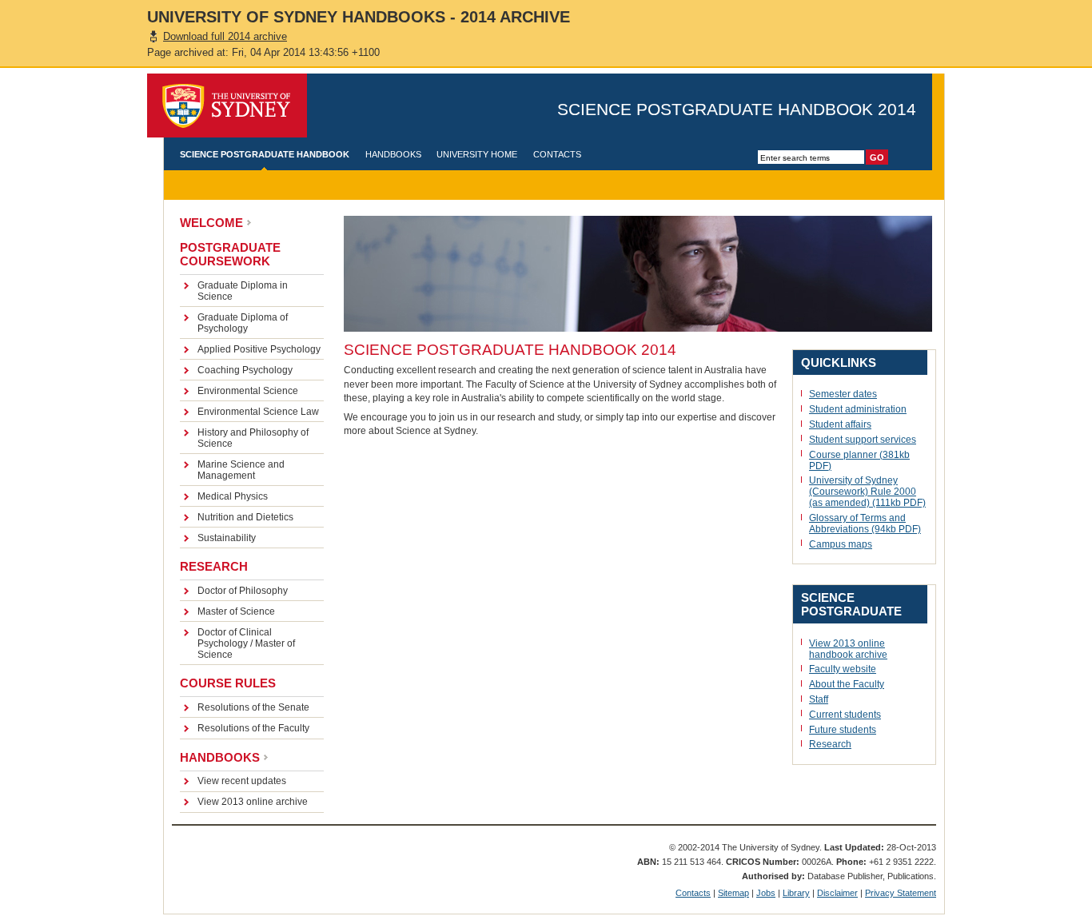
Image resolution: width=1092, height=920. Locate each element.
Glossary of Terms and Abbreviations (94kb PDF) (865, 523)
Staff (818, 699)
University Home (476, 154)
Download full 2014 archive (225, 36)
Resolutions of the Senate (253, 707)
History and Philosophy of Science (253, 438)
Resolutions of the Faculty (253, 728)
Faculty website (842, 669)
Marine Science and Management (241, 470)
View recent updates (241, 781)
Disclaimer (837, 893)
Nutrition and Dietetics (245, 517)
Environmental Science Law (258, 411)
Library (796, 893)
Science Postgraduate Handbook (264, 154)
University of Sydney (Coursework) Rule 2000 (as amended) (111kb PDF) (867, 491)
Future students (842, 729)
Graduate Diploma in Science (242, 291)
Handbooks (393, 154)
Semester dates (843, 394)
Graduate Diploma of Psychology (242, 323)
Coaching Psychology (245, 370)
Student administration (858, 409)
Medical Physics (232, 496)
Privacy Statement (900, 893)
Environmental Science (247, 390)
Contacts (557, 154)
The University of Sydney (227, 105)
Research (830, 744)
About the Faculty (846, 684)
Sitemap (733, 893)
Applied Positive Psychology (259, 349)
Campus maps (840, 544)
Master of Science (236, 611)
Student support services (862, 439)
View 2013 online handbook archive (848, 649)
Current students (845, 714)
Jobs (765, 893)
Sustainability (226, 538)
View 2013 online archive (252, 801)
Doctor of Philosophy (242, 590)
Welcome (211, 222)
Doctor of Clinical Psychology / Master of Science (246, 643)
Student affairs (840, 424)
